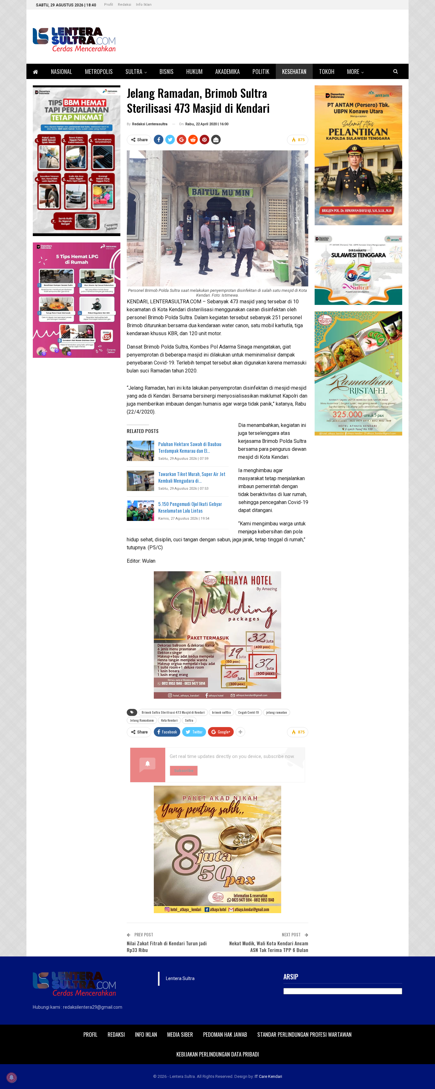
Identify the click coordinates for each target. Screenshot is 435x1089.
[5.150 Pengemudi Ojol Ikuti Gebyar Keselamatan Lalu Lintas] (140, 511)
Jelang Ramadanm (142, 720)
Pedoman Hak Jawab (225, 1034)
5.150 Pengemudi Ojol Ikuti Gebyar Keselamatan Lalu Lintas (190, 507)
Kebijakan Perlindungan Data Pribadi (217, 1054)
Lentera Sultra (180, 978)
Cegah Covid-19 (248, 712)
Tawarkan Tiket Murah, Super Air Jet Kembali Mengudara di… (191, 477)
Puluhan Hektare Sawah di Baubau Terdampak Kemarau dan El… (189, 447)
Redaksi (124, 5)
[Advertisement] (358, 537)
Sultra (133, 71)
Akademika (227, 71)
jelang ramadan (276, 712)
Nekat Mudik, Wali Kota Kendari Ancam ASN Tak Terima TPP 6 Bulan (268, 946)
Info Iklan (144, 5)
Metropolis (99, 71)
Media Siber (180, 1034)
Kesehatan (294, 71)
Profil (108, 5)
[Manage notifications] (11, 1077)
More (353, 71)
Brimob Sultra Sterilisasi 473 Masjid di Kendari (173, 712)
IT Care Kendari (268, 1076)
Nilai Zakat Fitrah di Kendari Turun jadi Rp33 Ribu (167, 946)
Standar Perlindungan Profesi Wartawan (304, 1034)
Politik (261, 71)
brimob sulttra (221, 712)
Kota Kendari (169, 720)
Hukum (194, 71)
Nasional (61, 71)
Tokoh (326, 71)
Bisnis (167, 71)
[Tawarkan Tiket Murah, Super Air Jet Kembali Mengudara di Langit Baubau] (140, 481)
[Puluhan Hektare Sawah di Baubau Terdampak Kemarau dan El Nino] (140, 451)
